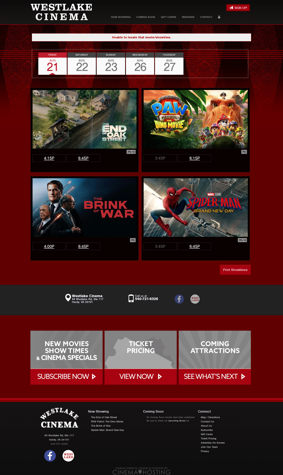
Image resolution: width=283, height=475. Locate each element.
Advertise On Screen (213, 442)
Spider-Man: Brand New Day (107, 430)
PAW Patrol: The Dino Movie (107, 421)
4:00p (49, 246)
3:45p (160, 158)
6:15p (194, 158)
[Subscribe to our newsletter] (198, 299)
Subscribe (207, 430)
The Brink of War (101, 425)
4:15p (49, 158)
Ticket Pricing (208, 438)
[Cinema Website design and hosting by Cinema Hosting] (141, 470)
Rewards (188, 17)
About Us (206, 425)
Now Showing (121, 17)
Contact (206, 17)
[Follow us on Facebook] (50, 455)
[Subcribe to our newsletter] (182, 299)
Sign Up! (240, 8)
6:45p (83, 158)
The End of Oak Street (104, 417)
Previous (32, 63)
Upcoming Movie (176, 420)
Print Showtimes (235, 270)
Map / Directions (210, 417)
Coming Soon (145, 17)
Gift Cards (168, 17)
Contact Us (207, 421)
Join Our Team (209, 447)
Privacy (205, 451)
